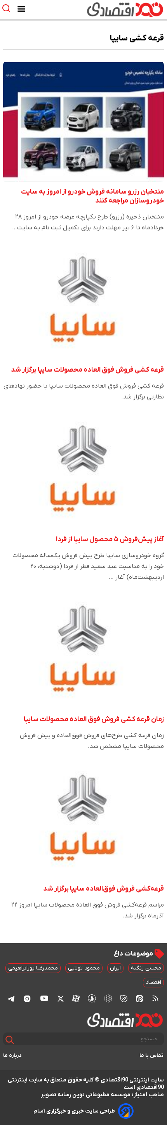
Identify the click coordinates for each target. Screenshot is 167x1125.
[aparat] (76, 998)
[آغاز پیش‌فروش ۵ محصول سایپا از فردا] (83, 469)
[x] (60, 998)
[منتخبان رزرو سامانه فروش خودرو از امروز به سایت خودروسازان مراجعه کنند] (83, 121)
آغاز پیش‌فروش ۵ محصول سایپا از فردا (110, 539)
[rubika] (108, 998)
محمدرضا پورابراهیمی (33, 968)
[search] (8, 8)
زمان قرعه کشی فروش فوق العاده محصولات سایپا (94, 719)
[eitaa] (139, 998)
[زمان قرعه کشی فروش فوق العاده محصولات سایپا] (83, 649)
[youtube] (44, 998)
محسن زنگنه (146, 968)
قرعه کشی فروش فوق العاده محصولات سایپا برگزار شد (87, 369)
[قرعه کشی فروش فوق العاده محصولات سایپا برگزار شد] (83, 300)
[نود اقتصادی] (106, 9)
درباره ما (12, 1055)
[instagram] (27, 998)
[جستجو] (10, 1040)
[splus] (92, 998)
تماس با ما (151, 1055)
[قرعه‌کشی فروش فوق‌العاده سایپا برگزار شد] (83, 818)
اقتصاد (153, 982)
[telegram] (11, 998)
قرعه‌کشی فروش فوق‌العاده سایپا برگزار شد (103, 888)
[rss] (155, 998)
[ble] (123, 998)
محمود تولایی (84, 968)
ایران (115, 968)
